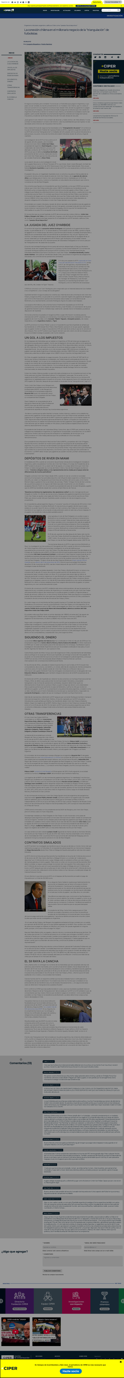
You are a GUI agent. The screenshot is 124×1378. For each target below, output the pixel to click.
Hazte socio (71, 1371)
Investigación (55, 10)
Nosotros (96, 10)
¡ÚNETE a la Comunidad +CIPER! (86, 6)
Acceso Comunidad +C (112, 2)
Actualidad (66, 10)
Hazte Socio (97, 2)
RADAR (45, 10)
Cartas (87, 10)
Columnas (77, 10)
